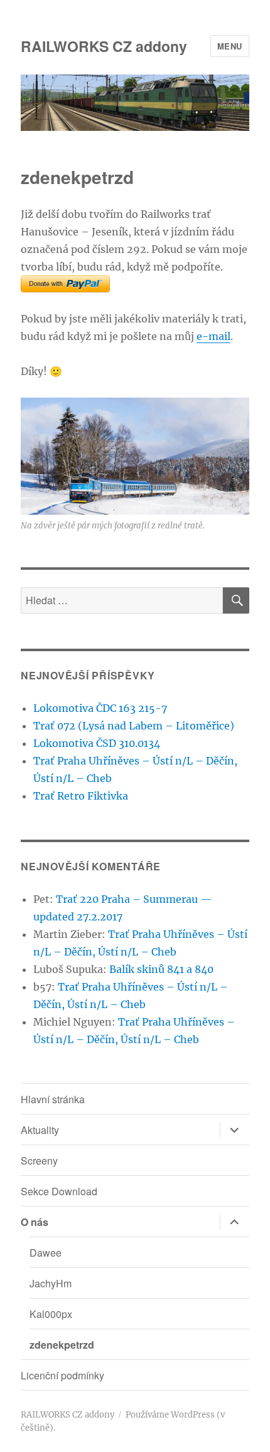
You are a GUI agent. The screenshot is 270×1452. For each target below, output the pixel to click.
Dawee (46, 1252)
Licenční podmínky (62, 1375)
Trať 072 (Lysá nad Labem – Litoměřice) (133, 725)
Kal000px (51, 1314)
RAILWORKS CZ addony (104, 46)
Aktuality (40, 1130)
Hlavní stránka (53, 1099)
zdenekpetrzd (62, 1344)
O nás (34, 1222)
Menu (229, 46)
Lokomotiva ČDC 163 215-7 (100, 708)
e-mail (213, 336)
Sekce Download (59, 1191)
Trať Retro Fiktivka (80, 796)
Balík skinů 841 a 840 (161, 969)
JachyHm (51, 1283)
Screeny (39, 1160)
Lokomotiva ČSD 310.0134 (96, 743)
